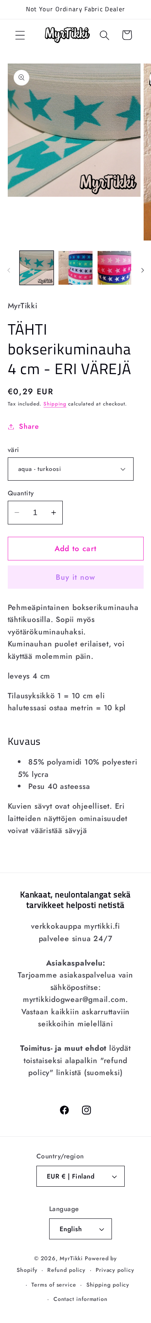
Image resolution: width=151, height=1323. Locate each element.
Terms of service (53, 1285)
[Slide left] (8, 270)
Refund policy (66, 1270)
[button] (20, 35)
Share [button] (29, 426)
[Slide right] (142, 270)
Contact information (80, 1299)
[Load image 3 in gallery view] (115, 268)
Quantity (21, 493)
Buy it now (76, 577)
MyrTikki (71, 1258)
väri (13, 449)
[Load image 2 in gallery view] (75, 268)
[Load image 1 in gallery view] (37, 268)
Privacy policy (115, 1270)
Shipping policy (108, 1285)
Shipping (54, 403)
